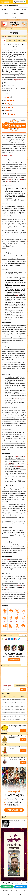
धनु (17, 466)
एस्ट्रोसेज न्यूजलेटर (7, 685)
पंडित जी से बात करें (19, 2)
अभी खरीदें (23, 730)
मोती (9, 523)
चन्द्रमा (8, 559)
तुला (10, 463)
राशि (14, 17)
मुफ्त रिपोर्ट (5, 9)
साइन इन (21, 6)
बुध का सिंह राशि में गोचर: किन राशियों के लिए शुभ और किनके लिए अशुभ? (14, 716)
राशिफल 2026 (8, 5)
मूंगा (23, 587)
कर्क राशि (5, 139)
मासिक (19, 40)
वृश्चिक (16, 399)
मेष (8, 463)
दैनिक (3, 40)
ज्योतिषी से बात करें (7, 886)
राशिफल (5, 28)
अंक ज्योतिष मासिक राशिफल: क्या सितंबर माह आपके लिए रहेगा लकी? (14, 713)
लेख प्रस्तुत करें (16, 883)
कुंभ (19, 466)
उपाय (24, 9)
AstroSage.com (20, 894)
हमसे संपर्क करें (24, 883)
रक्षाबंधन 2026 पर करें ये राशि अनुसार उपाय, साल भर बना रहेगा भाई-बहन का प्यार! (14, 719)
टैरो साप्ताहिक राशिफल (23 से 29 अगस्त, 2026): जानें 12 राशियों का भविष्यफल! (14, 709)
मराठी (16, 890)
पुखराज (19, 585)
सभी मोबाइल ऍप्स (23, 635)
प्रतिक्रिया (9, 883)
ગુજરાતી (11, 890)
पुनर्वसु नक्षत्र (9, 179)
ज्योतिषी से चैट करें (21, 886)
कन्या (24, 456)
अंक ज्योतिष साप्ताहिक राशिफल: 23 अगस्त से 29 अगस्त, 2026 (14, 703)
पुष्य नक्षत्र (21, 179)
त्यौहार (22, 696)
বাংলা (20, 890)
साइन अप (25, 6)
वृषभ (15, 456)
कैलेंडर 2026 (15, 5)
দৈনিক (24, 890)
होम (2, 28)
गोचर (22, 13)
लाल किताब (15, 9)
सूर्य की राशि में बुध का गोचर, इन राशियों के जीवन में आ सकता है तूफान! (14, 706)
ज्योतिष (13, 13)
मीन (17, 456)
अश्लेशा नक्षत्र (8, 181)
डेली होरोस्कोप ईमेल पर (20, 685)
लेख (5, 696)
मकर (14, 463)
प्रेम (14, 40)
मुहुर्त (6, 13)
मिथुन (21, 399)
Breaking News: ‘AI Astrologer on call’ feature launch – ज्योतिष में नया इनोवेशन (14, 699)
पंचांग (14, 696)
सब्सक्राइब (24, 665)
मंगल (6, 587)
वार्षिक (24, 40)
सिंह (15, 466)
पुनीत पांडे (6, 36)
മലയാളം (5, 890)
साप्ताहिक (9, 40)
